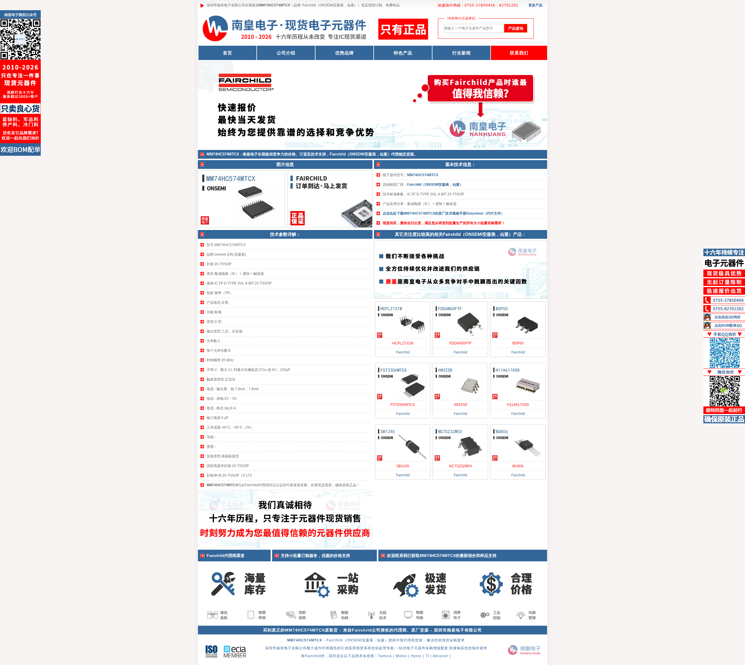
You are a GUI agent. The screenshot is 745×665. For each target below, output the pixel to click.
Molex (401, 656)
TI (427, 656)
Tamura (385, 656)
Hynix (416, 656)
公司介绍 (286, 52)
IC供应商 (348, 648)
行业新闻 (461, 52)
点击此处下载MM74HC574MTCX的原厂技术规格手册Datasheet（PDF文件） (443, 213)
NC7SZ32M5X (460, 466)
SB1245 (402, 466)
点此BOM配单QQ (728, 325)
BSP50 (518, 343)
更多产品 (535, 5)
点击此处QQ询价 (727, 317)
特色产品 (403, 52)
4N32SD (460, 405)
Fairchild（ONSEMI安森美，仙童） (435, 185)
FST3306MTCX (403, 405)
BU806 (518, 466)
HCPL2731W (402, 343)
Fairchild (313, 656)
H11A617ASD (518, 405)
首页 (227, 52)
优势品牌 (344, 52)
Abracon (440, 656)
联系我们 (519, 52)
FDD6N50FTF (460, 343)
